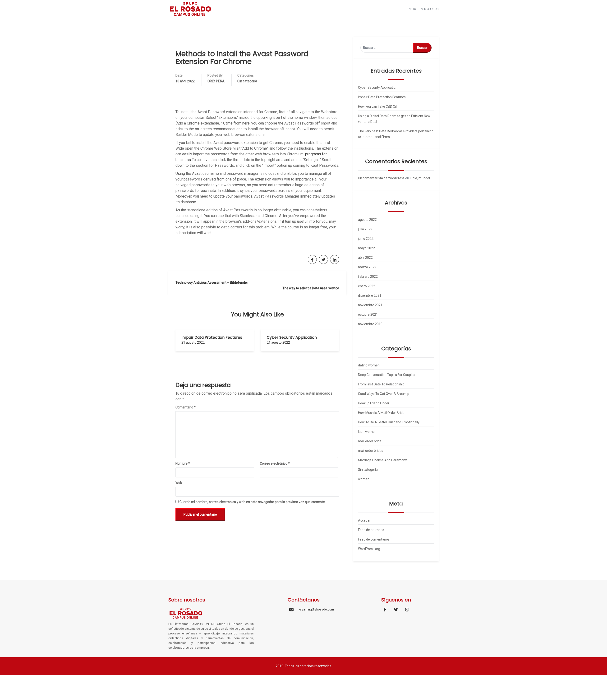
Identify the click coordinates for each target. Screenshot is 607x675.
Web (178, 483)
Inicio (412, 9)
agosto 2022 (367, 220)
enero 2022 (366, 286)
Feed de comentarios (374, 539)
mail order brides (370, 451)
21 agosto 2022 (193, 342)
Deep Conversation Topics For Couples (386, 375)
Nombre (182, 463)
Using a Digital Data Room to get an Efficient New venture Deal (394, 119)
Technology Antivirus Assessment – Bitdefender (211, 282)
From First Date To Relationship (381, 384)
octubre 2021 (368, 314)
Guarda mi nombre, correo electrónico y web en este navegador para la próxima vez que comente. (252, 502)
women (363, 479)
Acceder (364, 520)
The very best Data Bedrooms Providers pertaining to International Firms (395, 134)
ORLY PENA (216, 81)
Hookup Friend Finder (373, 403)
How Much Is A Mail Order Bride (381, 413)
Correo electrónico (275, 463)
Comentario (185, 407)
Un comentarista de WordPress (381, 178)
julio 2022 (365, 229)
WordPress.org (369, 549)
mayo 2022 (366, 248)
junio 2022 (365, 238)
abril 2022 (365, 257)
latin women (367, 432)
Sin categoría (247, 81)
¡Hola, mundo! (420, 178)
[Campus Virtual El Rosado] (190, 8)
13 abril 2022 (185, 81)
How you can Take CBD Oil (377, 106)
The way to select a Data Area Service (310, 288)
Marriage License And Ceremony (382, 460)
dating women (369, 365)
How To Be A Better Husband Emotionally (388, 422)
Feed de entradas (371, 530)
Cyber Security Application (292, 337)
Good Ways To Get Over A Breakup (383, 394)
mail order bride (370, 441)
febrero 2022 (368, 276)
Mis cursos (430, 9)
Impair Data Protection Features (211, 337)
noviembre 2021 (370, 305)
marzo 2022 (367, 267)
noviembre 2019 (370, 324)
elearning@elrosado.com (316, 609)
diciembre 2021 (369, 295)
